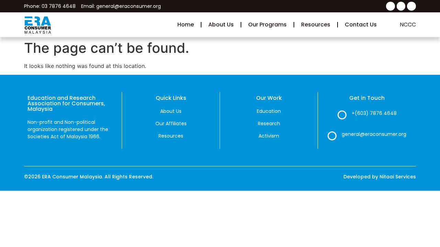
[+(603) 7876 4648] (342, 114)
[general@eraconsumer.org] (332, 135)
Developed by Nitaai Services (379, 176)
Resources (315, 24)
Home (185, 24)
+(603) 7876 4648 (374, 113)
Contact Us (361, 24)
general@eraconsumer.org (374, 134)
